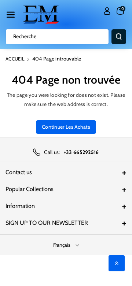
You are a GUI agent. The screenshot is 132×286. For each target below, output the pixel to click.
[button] (11, 15)
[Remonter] (117, 263)
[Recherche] (118, 36)
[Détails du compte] (107, 11)
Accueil (15, 59)
